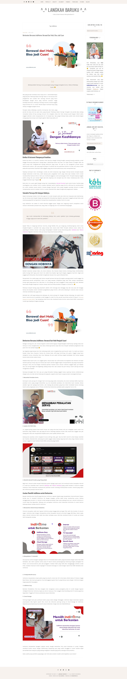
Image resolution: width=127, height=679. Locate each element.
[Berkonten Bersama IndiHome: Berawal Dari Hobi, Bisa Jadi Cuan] (53, 55)
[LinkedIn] (63, 670)
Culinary (61, 2)
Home (42, 2)
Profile (48, 2)
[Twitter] (60, 670)
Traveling (75, 2)
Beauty (55, 2)
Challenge (25, 32)
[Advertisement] (53, 73)
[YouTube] (68, 670)
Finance (68, 2)
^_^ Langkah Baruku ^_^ (63, 10)
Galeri (88, 2)
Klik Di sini (91, 148)
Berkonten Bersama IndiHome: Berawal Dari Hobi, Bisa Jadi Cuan (43, 35)
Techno (82, 2)
